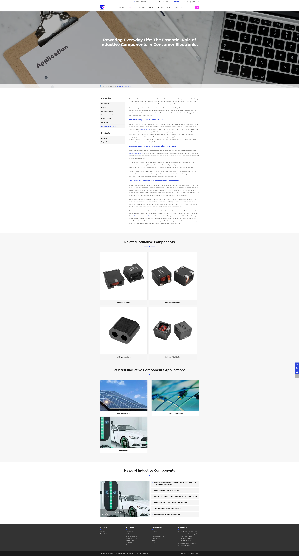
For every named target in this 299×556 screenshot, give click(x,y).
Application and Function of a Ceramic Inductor (170, 502)
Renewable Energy (107, 111)
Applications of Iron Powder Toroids (166, 490)
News (169, 7)
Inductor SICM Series (172, 279)
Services (150, 7)
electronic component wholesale (142, 216)
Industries (131, 7)
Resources (160, 7)
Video (153, 534)
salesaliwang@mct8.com (163, 2)
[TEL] (297, 368)
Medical (103, 107)
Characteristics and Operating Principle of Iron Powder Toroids (175, 496)
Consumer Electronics (124, 86)
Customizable (156, 538)
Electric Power (106, 118)
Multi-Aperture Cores (123, 333)
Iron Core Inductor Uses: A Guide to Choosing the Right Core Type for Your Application (175, 483)
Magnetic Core (106, 142)
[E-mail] (297, 364)
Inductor (104, 138)
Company (141, 7)
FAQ (153, 542)
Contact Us (178, 7)
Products (121, 7)
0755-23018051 (141, 2)
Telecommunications (108, 115)
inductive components (136, 153)
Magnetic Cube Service (159, 536)
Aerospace (104, 122)
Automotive (105, 103)
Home (103, 86)
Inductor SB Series (123, 279)
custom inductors (145, 129)
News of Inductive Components (149, 470)
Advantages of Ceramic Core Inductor (167, 514)
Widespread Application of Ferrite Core (167, 508)
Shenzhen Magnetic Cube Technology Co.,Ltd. (122, 553)
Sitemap (183, 553)
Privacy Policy (195, 553)
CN (197, 7)
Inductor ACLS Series (172, 333)
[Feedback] (297, 372)
